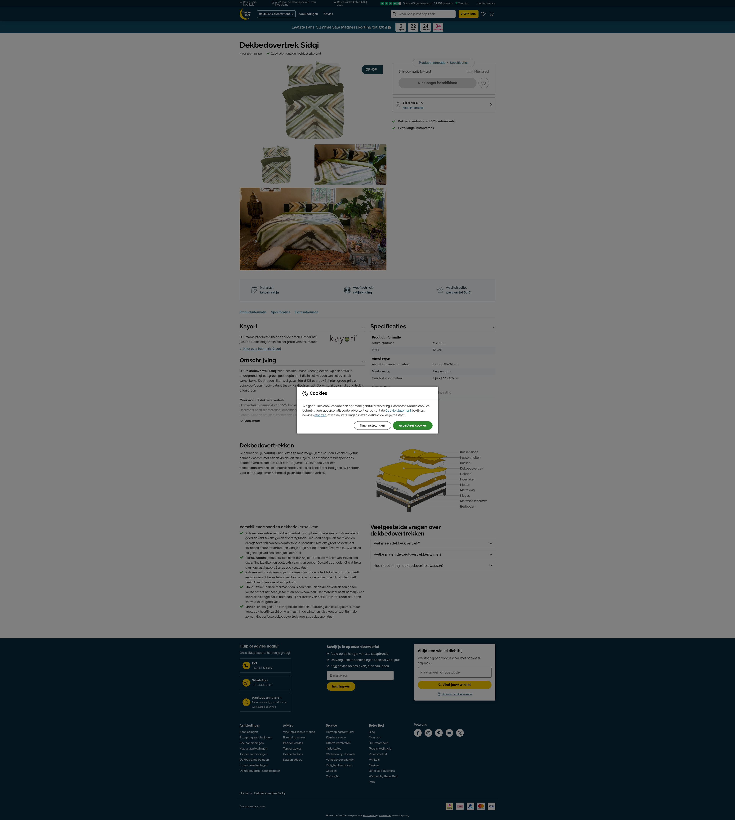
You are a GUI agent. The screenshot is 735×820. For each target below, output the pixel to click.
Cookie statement (398, 410)
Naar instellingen (372, 425)
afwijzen (320, 415)
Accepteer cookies (413, 425)
